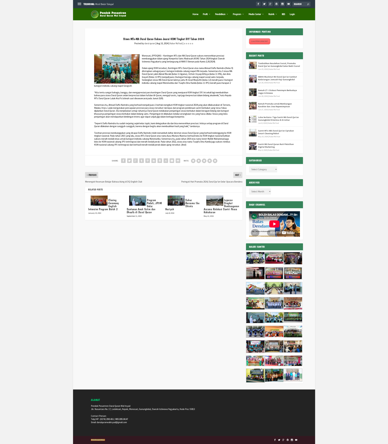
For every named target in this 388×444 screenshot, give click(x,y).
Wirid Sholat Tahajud (104, 4)
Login (292, 14)
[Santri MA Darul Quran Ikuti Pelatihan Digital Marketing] (253, 146)
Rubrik (271, 14)
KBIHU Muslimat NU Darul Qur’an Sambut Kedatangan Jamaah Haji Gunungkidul (277, 78)
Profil (205, 14)
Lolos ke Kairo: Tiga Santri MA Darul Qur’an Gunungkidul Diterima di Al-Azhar (278, 118)
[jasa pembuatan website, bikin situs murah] (98, 440)
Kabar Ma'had (176, 43)
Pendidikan (220, 14)
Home (195, 14)
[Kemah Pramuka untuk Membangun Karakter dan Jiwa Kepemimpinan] (253, 105)
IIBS (283, 14)
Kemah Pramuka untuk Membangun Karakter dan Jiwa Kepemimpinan (275, 105)
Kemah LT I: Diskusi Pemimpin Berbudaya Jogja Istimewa (277, 91)
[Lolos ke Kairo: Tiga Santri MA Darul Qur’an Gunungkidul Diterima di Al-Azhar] (253, 119)
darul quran (149, 43)
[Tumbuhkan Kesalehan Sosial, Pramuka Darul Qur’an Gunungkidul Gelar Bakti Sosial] (253, 65)
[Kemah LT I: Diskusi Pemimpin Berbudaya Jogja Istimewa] (253, 92)
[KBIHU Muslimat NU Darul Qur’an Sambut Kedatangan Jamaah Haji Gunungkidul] (253, 79)
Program (237, 14)
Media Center (255, 14)
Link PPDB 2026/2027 (259, 41)
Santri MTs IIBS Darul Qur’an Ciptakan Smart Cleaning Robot (276, 132)
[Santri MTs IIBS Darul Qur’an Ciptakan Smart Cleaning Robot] (253, 132)
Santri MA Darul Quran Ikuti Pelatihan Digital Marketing (276, 145)
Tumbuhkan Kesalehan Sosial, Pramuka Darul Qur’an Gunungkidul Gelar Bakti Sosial (279, 64)
